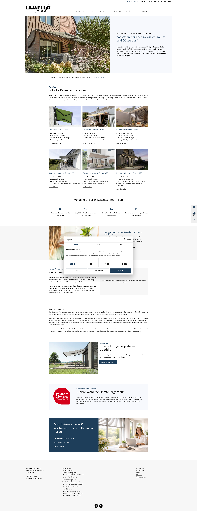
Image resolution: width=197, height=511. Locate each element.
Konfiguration (145, 11)
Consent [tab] (75, 244)
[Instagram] (101, 506)
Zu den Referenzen (107, 362)
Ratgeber (103, 11)
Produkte (78, 11)
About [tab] (121, 244)
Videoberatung (141, 477)
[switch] (90, 264)
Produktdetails (53, 143)
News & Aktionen (166, 2)
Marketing (121, 281)
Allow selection (98, 270)
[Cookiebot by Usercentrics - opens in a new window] (124, 239)
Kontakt (142, 2)
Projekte (129, 11)
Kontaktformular (59, 446)
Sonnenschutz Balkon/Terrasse (75, 77)
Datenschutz (140, 470)
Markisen (89, 77)
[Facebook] (96, 506)
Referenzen (116, 11)
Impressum (140, 468)
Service (92, 11)
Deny (76, 270)
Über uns (149, 2)
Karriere (156, 2)
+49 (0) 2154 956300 (132, 2)
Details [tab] (98, 244)
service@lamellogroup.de (65, 438)
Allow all (120, 270)
